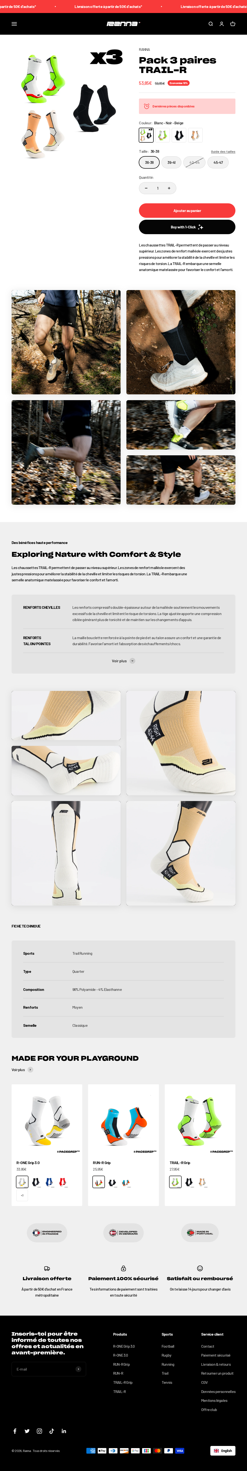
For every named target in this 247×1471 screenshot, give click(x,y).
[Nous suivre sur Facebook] (15, 1431)
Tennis (167, 1382)
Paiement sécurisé (215, 1355)
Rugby (166, 1355)
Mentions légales (214, 1400)
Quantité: (146, 177)
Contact (207, 1346)
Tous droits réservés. (46, 1451)
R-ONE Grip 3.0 (28, 1162)
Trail (165, 1373)
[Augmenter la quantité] (169, 188)
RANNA (144, 49)
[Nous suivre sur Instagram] (39, 1431)
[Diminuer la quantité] (146, 188)
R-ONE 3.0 (120, 1355)
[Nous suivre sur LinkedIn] (64, 1431)
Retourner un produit (217, 1373)
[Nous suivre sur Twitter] (27, 1431)
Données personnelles (218, 1391)
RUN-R (118, 1373)
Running (168, 1364)
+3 (22, 1195)
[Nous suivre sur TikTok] (51, 1431)
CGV (204, 1382)
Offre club (209, 1409)
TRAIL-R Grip (180, 1162)
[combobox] (222, 1451)
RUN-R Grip (101, 1162)
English (226, 1450)
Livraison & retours (216, 1364)
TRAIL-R (119, 1391)
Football (168, 1346)
